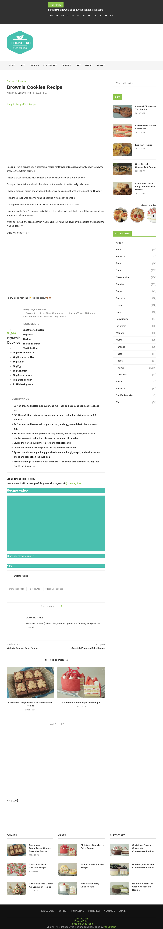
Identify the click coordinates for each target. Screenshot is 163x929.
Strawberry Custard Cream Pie (145, 127)
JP (100, 15)
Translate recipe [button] (19, 576)
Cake (22, 65)
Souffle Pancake (136, 395)
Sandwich (136, 388)
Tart (78, 65)
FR (57, 15)
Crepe (136, 291)
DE (73, 15)
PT (84, 15)
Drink (136, 312)
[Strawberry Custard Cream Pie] (122, 130)
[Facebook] (75, 20)
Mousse (136, 333)
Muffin (136, 340)
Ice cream (136, 326)
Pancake (136, 347)
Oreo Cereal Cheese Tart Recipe (145, 166)
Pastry (101, 65)
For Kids (137, 374)
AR (106, 15)
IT (67, 15)
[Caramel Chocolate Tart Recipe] (122, 111)
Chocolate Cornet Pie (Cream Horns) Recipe (145, 186)
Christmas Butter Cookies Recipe (38, 866)
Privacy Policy (81, 921)
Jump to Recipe (15, 104)
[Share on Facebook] (65, 606)
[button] (10, 265)
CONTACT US (81, 918)
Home (12, 65)
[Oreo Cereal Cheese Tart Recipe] (122, 169)
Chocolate (35, 589)
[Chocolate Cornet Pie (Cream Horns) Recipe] (122, 188)
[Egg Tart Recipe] (122, 149)
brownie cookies (17, 589)
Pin (8, 333)
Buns (136, 263)
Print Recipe (29, 104)
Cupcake (136, 298)
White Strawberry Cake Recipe (90, 885)
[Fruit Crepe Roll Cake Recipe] (67, 869)
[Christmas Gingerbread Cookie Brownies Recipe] (30, 682)
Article (136, 242)
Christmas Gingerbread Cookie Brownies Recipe (40, 848)
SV (78, 15)
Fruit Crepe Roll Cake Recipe (92, 866)
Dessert (66, 65)
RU (111, 15)
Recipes (136, 367)
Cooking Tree (24, 93)
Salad (136, 381)
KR (51, 15)
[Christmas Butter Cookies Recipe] (16, 869)
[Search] (154, 65)
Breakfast (136, 256)
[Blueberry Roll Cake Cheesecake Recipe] (119, 869)
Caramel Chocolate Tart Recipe (145, 108)
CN (95, 15)
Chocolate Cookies (54, 589)
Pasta (136, 354)
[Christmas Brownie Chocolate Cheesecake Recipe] (119, 850)
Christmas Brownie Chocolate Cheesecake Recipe (75, 10)
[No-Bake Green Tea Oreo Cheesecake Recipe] (119, 888)
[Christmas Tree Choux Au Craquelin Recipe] (16, 888)
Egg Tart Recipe (143, 145)
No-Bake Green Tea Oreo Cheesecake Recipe (142, 886)
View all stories (148, 205)
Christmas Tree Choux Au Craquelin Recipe (41, 885)
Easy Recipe (136, 319)
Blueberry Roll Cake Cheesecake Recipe (143, 866)
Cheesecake (50, 65)
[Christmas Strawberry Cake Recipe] (81, 682)
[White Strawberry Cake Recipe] (67, 888)
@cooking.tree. (73, 483)
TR (89, 15)
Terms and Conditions (81, 923)
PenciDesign (109, 927)
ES (62, 15)
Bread (88, 65)
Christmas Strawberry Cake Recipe (81, 702)
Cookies (34, 65)
